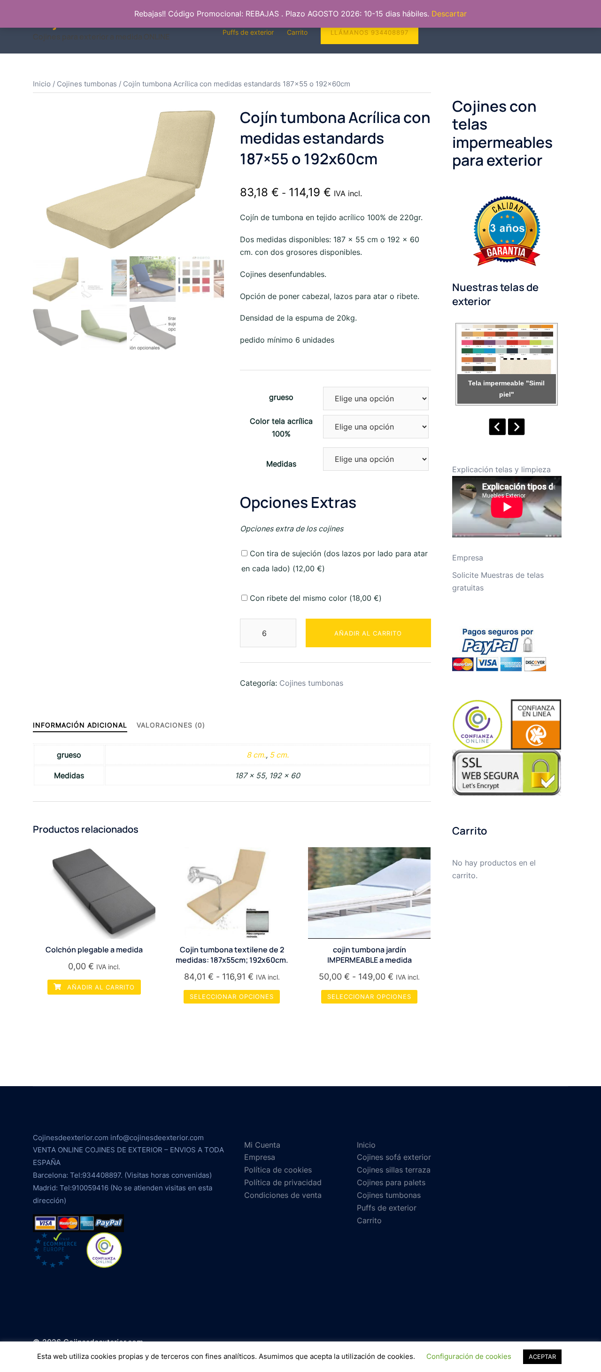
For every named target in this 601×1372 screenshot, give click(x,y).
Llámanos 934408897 (369, 32)
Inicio (42, 84)
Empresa (467, 557)
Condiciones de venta (283, 1195)
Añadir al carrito (368, 633)
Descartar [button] (449, 13)
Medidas (281, 463)
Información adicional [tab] (80, 725)
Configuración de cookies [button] (468, 1356)
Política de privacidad (283, 1182)
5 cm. (279, 754)
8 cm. (256, 754)
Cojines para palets (391, 1182)
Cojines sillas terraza (394, 1169)
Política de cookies (278, 1169)
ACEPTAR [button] (542, 1356)
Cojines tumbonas (87, 84)
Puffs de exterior (248, 32)
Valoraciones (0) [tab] (171, 725)
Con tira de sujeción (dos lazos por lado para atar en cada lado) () (334, 561)
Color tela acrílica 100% (281, 427)
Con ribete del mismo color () (314, 598)
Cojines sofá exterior (394, 1157)
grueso (281, 397)
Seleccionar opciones (232, 996)
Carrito (297, 32)
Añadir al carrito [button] (100, 987)
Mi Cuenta (262, 1145)
